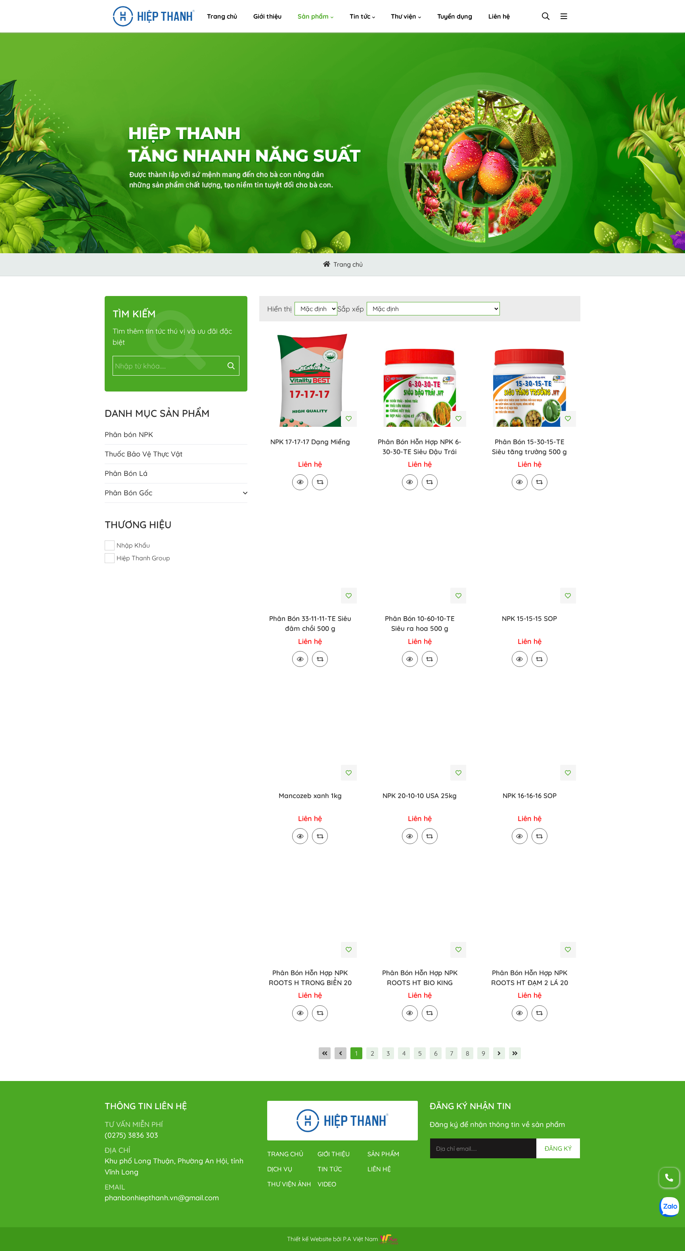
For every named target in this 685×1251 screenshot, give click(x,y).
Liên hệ (499, 16)
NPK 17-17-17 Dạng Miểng (310, 441)
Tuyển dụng (454, 16)
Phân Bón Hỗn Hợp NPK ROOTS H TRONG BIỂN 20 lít (310, 977)
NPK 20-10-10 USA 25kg (420, 795)
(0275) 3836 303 (131, 1135)
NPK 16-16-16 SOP (530, 795)
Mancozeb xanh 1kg (310, 795)
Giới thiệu (267, 16)
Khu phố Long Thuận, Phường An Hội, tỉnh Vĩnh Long (174, 1166)
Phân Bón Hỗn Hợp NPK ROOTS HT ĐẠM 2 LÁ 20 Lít (529, 977)
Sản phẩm (313, 16)
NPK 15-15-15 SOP (529, 618)
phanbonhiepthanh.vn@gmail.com (162, 1197)
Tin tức (360, 16)
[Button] (326, 265)
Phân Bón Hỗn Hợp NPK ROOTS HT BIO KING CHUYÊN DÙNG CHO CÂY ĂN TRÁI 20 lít (420, 977)
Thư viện (403, 16)
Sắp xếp (350, 308)
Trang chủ (222, 16)
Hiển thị (279, 308)
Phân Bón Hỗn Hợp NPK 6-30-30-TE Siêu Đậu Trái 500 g (419, 446)
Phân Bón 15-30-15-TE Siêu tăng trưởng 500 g (529, 446)
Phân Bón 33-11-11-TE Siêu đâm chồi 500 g (310, 623)
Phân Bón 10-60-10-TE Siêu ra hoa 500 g (420, 623)
